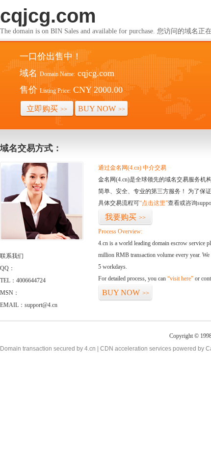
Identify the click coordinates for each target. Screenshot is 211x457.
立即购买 (46, 108)
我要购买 (125, 217)
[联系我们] (41, 238)
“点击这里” (153, 203)
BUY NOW (101, 108)
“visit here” (180, 278)
